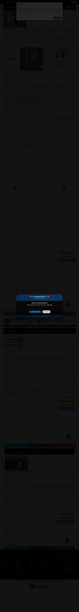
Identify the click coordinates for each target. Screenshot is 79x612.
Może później (46, 311)
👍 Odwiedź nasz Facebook (35, 311)
